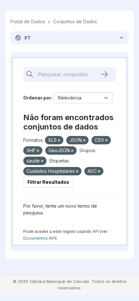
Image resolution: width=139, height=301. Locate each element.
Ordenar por (37, 97)
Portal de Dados (27, 21)
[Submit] (104, 74)
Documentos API (39, 238)
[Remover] (59, 140)
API (95, 231)
